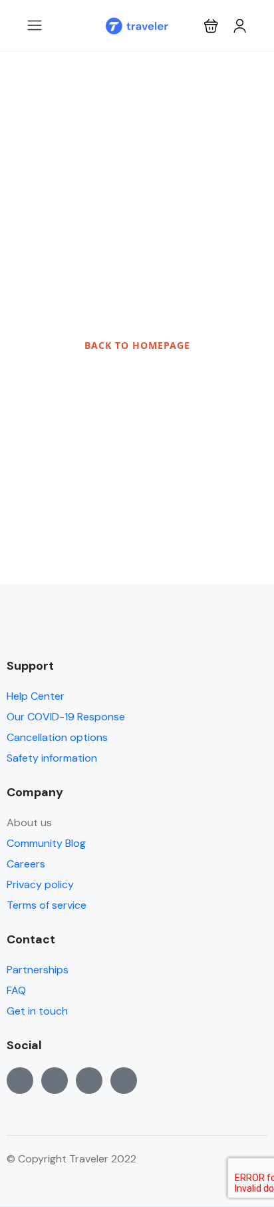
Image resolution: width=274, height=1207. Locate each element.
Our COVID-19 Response (66, 717)
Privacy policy (40, 884)
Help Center (36, 696)
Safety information (52, 758)
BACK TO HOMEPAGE (137, 345)
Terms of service (46, 905)
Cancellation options (57, 737)
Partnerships (37, 970)
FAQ (16, 990)
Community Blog (46, 843)
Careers (26, 864)
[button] (211, 25)
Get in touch (37, 1011)
